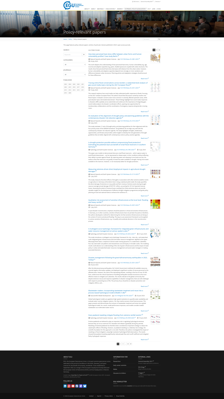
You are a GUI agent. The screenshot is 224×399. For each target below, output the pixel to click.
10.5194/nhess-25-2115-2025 (129, 174)
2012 (78, 90)
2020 (65, 87)
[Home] (73, 5)
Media (115, 369)
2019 (70, 87)
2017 (78, 87)
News (93, 9)
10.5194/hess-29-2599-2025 (125, 318)
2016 (82, 87)
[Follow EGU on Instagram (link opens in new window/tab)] (69, 386)
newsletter (129, 386)
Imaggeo (140, 373)
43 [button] (128, 344)
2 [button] (120, 344)
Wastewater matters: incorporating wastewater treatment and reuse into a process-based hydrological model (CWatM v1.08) (115, 291)
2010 (65, 93)
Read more (144, 78)
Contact (91, 396)
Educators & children (119, 373)
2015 (65, 90)
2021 (82, 84)
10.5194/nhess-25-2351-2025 (129, 88)
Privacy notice (109, 396)
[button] (84, 54)
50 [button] (159, 50)
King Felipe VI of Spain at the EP (79, 375)
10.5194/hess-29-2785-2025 (125, 150)
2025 (65, 84)
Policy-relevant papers (80, 39)
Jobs (153, 9)
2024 (70, 84)
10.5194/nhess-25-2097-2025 (129, 205)
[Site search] (159, 39)
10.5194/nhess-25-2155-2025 (129, 121)
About (86, 9)
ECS (149, 9)
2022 (78, 84)
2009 (70, 93)
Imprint (99, 396)
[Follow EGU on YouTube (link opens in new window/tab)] (73, 386)
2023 (74, 84)
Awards (119, 9)
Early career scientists (119, 365)
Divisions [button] (157, 1)
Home (65, 39)
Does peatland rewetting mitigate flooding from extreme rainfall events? (114, 315)
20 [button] (156, 50)
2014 (70, 90)
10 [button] (154, 50)
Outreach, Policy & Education (135, 9)
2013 (74, 90)
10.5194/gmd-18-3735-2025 (123, 295)
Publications (110, 9)
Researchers (117, 361)
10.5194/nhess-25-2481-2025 (129, 59)
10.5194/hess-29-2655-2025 (125, 234)
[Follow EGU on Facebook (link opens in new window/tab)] (77, 386)
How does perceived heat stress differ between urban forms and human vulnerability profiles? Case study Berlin (114, 55)
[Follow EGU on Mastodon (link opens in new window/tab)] (81, 386)
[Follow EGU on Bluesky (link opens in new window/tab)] (84, 386)
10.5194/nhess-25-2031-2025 (129, 263)
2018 (74, 87)
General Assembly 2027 (145, 361)
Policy (70, 39)
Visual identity (120, 396)
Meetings (100, 9)
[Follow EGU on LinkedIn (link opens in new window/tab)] (65, 386)
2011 (82, 90)
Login (159, 9)
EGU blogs (141, 367)
